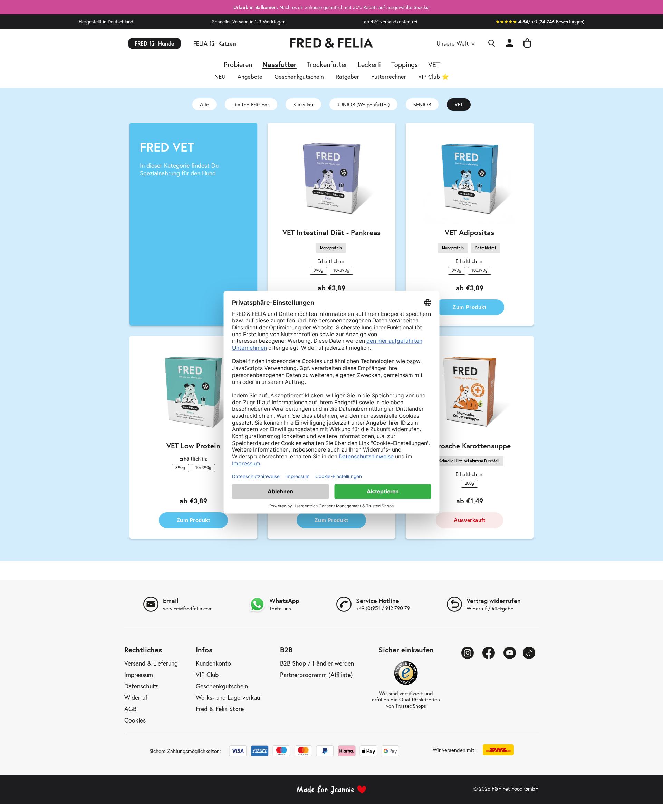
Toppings (404, 65)
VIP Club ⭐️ (433, 77)
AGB (130, 709)
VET (434, 65)
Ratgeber (347, 77)
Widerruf (135, 697)
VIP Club (207, 674)
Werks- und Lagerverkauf (229, 697)
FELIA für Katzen (214, 43)
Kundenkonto (213, 663)
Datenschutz (141, 686)
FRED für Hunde (154, 43)
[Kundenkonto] (509, 43)
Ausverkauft (469, 520)
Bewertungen (561, 21)
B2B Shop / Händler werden (317, 663)
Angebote (250, 77)
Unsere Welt (452, 43)
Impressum (138, 674)
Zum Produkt (469, 307)
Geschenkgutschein (299, 77)
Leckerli (369, 65)
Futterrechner (388, 77)
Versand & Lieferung (151, 663)
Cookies (135, 720)
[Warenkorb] (527, 43)
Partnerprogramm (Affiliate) (316, 674)
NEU (219, 77)
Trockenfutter (327, 65)
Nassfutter (279, 65)
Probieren (238, 65)
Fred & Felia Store (220, 709)
